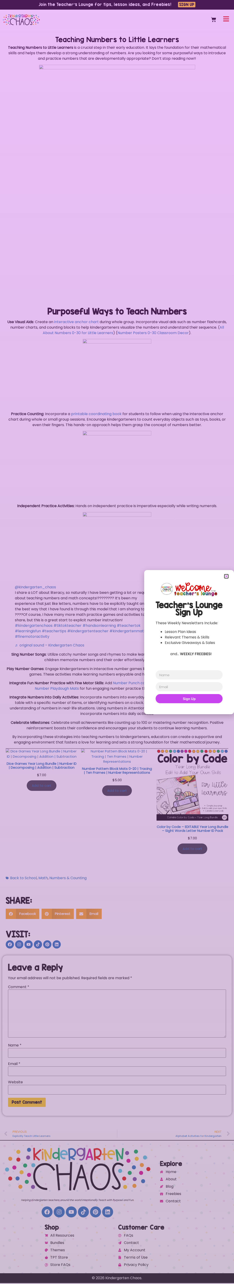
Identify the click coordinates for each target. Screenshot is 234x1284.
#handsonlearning (99, 625)
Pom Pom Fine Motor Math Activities (184, 683)
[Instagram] (19, 944)
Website (15, 1082)
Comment (18, 987)
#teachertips (54, 631)
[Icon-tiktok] (38, 944)
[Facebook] (10, 944)
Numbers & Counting (68, 878)
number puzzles (191, 668)
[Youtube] (28, 944)
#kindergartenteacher (88, 631)
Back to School (23, 878)
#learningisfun (28, 631)
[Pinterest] (47, 944)
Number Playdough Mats (57, 688)
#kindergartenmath (127, 631)
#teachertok (129, 625)
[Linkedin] (57, 944)
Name (14, 1045)
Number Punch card (131, 683)
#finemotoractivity (32, 636)
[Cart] (213, 19)
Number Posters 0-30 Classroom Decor (153, 332)
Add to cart (41, 785)
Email (14, 1064)
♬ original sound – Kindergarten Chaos (49, 645)
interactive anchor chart (76, 321)
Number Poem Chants (168, 659)
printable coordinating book (96, 413)
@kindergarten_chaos (35, 587)
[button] (22, 914)
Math (43, 878)
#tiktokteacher (67, 625)
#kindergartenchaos (34, 625)
